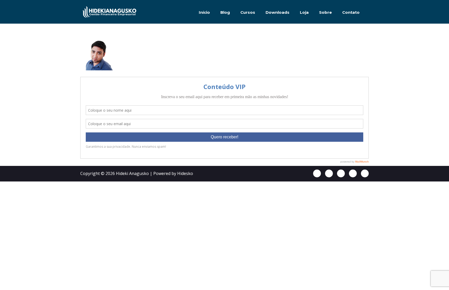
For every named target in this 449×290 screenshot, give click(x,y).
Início (204, 12)
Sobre (325, 12)
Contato (351, 12)
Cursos (247, 12)
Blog (225, 12)
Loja (304, 12)
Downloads (277, 12)
